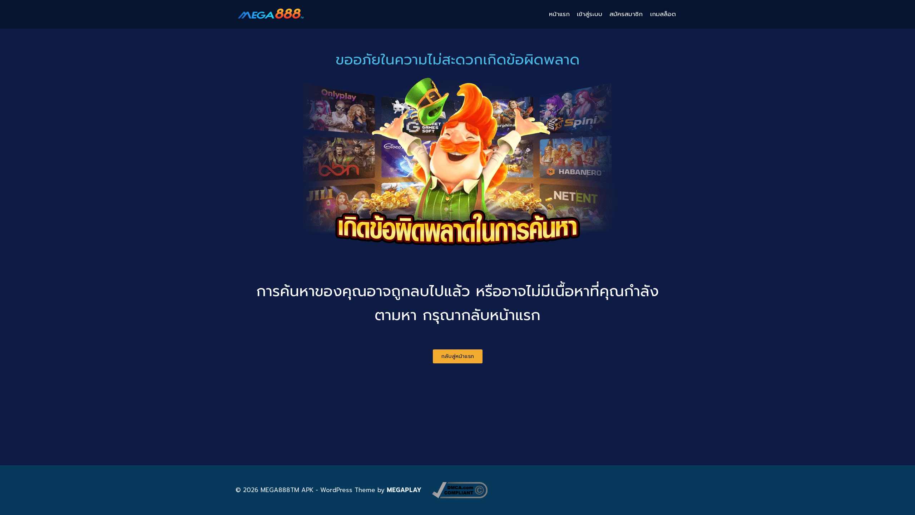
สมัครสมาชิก (626, 14)
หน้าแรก (559, 14)
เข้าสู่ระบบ (589, 14)
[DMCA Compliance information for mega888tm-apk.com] (460, 490)
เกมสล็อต (663, 14)
